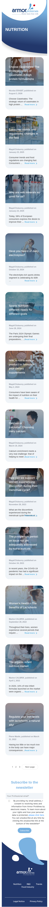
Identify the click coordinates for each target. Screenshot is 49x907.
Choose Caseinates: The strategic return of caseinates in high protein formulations (24, 72)
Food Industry (28, 887)
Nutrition (17, 884)
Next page (30, 767)
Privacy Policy (36, 901)
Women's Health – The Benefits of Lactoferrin (23, 605)
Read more (30, 104)
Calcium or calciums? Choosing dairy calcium (21, 427)
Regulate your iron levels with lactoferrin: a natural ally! (24, 720)
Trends (39, 884)
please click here (36, 815)
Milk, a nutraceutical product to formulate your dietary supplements (22, 366)
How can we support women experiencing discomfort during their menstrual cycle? (23, 483)
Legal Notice (18, 901)
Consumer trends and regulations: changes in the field (23, 133)
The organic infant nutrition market (20, 664)
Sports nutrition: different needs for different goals (20, 309)
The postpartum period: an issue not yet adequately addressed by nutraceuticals (23, 542)
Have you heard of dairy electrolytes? (24, 253)
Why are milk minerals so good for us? (24, 194)
